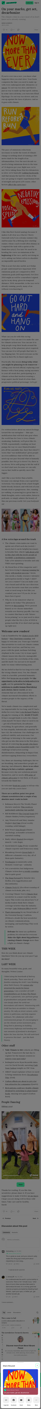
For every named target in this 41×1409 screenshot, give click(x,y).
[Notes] (29, 1400)
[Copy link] (6, 1400)
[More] (36, 1400)
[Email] (21, 1400)
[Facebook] (13, 1400)
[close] (37, 1365)
